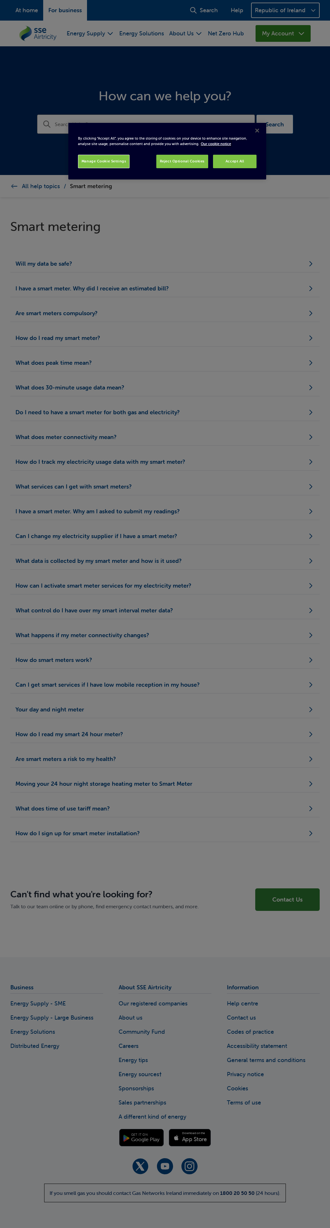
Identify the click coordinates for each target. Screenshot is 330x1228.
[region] (167, 151)
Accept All (235, 161)
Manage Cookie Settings (104, 161)
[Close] (257, 131)
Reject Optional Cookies (182, 161)
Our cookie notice (216, 144)
